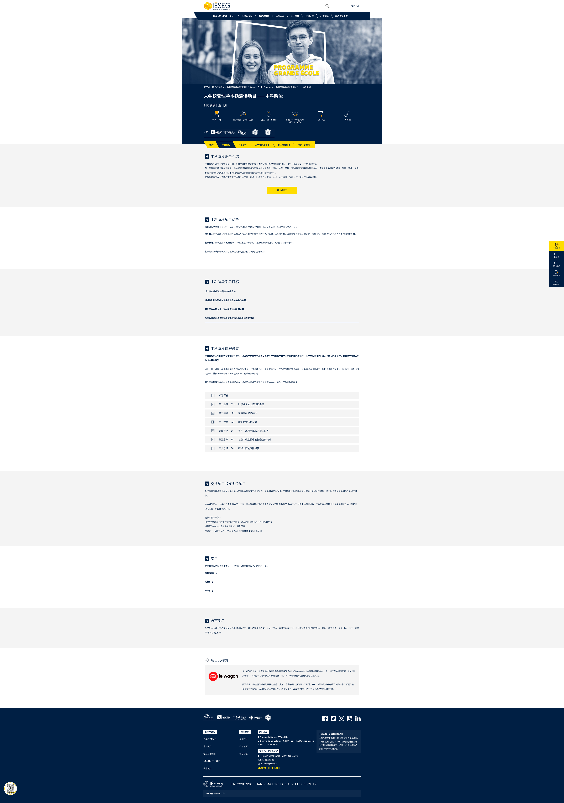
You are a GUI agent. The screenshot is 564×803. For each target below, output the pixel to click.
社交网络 (324, 16)
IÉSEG (207, 87)
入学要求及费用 (262, 145)
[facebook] (325, 718)
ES (358, 6)
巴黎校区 (243, 746)
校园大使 (310, 16)
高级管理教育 (341, 16)
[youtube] (349, 718)
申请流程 (282, 190)
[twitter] (333, 718)
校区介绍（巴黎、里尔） (224, 16)
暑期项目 (207, 768)
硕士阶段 (243, 145)
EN (351, 6)
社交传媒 (243, 754)
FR (355, 6)
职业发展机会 (284, 145)
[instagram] (341, 718)
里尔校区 (243, 739)
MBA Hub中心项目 (211, 761)
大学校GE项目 (210, 739)
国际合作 (280, 16)
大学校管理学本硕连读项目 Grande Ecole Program (248, 87)
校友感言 (295, 16)
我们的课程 (264, 16)
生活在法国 (247, 16)
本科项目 (207, 746)
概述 (211, 145)
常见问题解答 (304, 145)
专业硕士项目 (209, 754)
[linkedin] (358, 718)
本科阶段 (226, 145)
